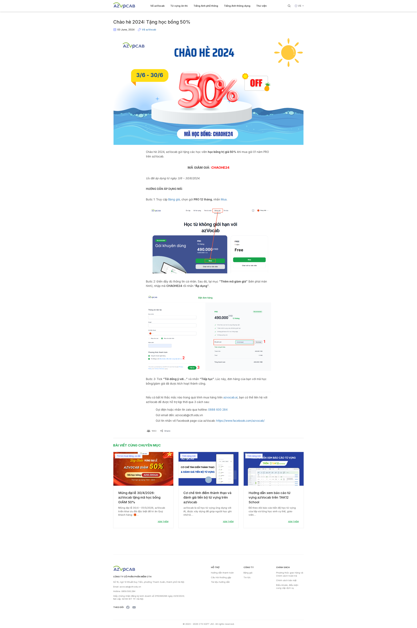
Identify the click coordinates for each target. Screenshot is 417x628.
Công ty (249, 567)
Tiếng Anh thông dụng (237, 5)
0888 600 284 (218, 409)
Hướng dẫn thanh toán (222, 572)
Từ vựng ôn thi (179, 5)
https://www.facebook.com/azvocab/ (240, 420)
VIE (299, 5)
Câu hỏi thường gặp (221, 577)
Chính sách (283, 567)
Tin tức (247, 577)
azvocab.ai (230, 397)
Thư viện (261, 5)
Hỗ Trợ (215, 567)
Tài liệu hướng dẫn (220, 582)
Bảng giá (248, 572)
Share (167, 431)
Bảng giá (174, 199)
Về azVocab (157, 5)
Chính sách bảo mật (286, 580)
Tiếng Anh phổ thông (206, 5)
